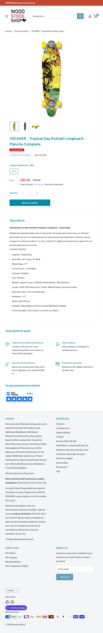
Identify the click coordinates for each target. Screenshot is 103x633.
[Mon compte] (90, 16)
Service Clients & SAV (66, 441)
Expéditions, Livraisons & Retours (72, 445)
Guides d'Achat (63, 432)
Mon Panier (10, 553)
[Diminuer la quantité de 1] (23, 193)
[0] (95, 16)
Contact (60, 436)
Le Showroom (62, 428)
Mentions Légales (64, 458)
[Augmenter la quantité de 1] (37, 193)
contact (11, 500)
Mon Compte (11, 557)
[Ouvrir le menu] (6, 16)
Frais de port (38, 184)
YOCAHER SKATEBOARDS (20, 155)
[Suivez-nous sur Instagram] (12, 602)
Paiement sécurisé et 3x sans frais (72, 449)
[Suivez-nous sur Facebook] (7, 602)
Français (10, 590)
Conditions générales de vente (70, 454)
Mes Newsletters (13, 561)
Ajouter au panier (30, 202)
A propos (60, 423)
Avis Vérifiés (62, 462)
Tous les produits (21, 31)
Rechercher (61, 467)
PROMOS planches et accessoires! (20, 3)
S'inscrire (64, 577)
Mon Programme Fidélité (16, 566)
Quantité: (14, 192)
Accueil (8, 31)
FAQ (58, 471)
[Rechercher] (80, 16)
